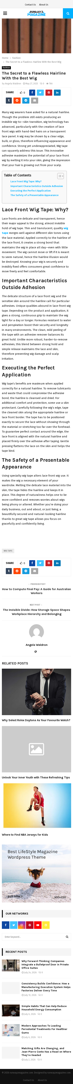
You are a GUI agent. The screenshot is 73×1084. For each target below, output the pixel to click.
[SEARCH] (67, 937)
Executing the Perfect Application (30, 190)
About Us (43, 4)
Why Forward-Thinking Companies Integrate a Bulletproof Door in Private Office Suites (45, 965)
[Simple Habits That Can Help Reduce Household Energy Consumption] (11, 1010)
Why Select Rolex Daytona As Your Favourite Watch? (36, 720)
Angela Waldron (13, 83)
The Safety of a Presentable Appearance (34, 195)
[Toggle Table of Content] (58, 176)
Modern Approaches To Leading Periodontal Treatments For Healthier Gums (44, 1029)
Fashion (6, 68)
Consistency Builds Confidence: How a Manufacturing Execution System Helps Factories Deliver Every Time (46, 987)
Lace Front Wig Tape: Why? (26, 181)
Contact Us (30, 4)
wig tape (8, 551)
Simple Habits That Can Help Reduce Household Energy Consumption (44, 1008)
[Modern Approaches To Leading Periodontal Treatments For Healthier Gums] (11, 1030)
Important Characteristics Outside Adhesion (36, 186)
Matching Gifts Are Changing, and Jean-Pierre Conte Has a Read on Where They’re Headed (46, 1052)
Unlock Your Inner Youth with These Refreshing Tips (36, 777)
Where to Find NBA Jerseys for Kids (25, 834)
